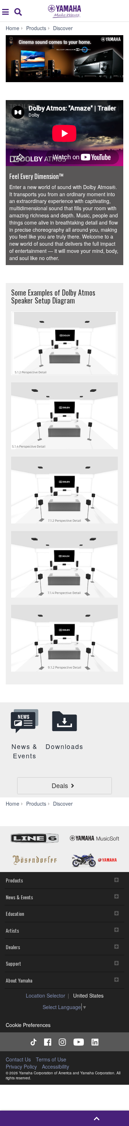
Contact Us (18, 1059)
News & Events (19, 897)
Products (14, 880)
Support (13, 963)
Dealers (13, 947)
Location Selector (45, 995)
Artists (12, 930)
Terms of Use (51, 1059)
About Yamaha (19, 980)
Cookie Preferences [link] (28, 1024)
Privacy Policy (21, 1066)
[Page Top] (96, 1118)
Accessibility (55, 1066)
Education (15, 913)
